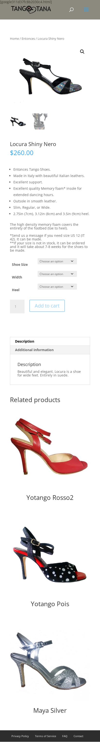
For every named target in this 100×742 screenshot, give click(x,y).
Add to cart (47, 305)
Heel (15, 289)
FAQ (64, 736)
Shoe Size (20, 264)
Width (17, 277)
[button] (82, 51)
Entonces (28, 38)
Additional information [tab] (34, 349)
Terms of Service (45, 736)
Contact (78, 736)
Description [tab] (24, 341)
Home (14, 38)
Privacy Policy (20, 736)
